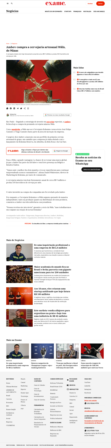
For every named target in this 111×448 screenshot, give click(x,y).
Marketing (24, 386)
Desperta (73, 400)
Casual (23, 382)
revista (72, 385)
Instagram (87, 389)
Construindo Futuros (54, 398)
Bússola (52, 393)
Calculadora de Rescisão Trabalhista (39, 411)
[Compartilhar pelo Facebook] (11, 108)
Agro (71, 413)
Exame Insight (11, 409)
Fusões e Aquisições (29, 218)
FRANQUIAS (77, 11)
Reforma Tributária (56, 383)
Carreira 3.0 (73, 396)
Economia (9, 402)
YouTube (87, 382)
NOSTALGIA (87, 11)
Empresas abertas (42, 216)
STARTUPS (67, 11)
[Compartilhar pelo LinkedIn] (14, 108)
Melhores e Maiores (56, 427)
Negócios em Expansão (54, 435)
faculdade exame (73, 380)
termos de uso (20, 445)
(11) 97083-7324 (93, 430)
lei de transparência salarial (64, 445)
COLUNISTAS (10, 425)
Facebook (87, 393)
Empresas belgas (13, 218)
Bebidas (60, 216)
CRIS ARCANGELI (99, 11)
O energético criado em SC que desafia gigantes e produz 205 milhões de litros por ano (90, 82)
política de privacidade (46, 445)
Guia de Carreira (39, 400)
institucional (10, 445)
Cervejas (57, 218)
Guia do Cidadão (39, 385)
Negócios (12, 11)
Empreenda (73, 417)
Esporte (23, 389)
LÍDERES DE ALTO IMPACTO (11, 391)
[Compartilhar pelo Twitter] (21, 108)
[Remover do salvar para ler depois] (28, 108)
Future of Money (24, 401)
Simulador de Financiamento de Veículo (40, 425)
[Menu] (7, 3)
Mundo (23, 379)
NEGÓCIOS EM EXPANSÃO (53, 11)
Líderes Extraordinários (55, 410)
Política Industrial (56, 418)
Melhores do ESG (55, 430)
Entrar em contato (90, 400)
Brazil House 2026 (56, 386)
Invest (8, 418)
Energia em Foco (55, 402)
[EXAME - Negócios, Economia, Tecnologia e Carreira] (55, 3)
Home (7, 43)
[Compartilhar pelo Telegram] (18, 108)
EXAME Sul (53, 390)
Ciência (23, 405)
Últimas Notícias (11, 386)
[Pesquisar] (11, 3)
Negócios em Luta (56, 415)
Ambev (67, 122)
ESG (7, 406)
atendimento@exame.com (93, 411)
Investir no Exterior (56, 406)
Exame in (73, 393)
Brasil (8, 395)
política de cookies (32, 445)
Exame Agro (25, 393)
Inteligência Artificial (10, 414)
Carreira (9, 399)
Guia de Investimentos (39, 395)
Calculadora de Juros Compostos (39, 418)
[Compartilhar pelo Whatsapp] (7, 108)
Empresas (30, 216)
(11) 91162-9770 (93, 403)
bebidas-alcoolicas (45, 218)
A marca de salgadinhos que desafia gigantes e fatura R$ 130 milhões (90, 73)
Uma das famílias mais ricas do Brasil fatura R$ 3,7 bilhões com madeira (90, 90)
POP (22, 409)
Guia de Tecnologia (37, 390)
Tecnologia (24, 396)
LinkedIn (87, 386)
